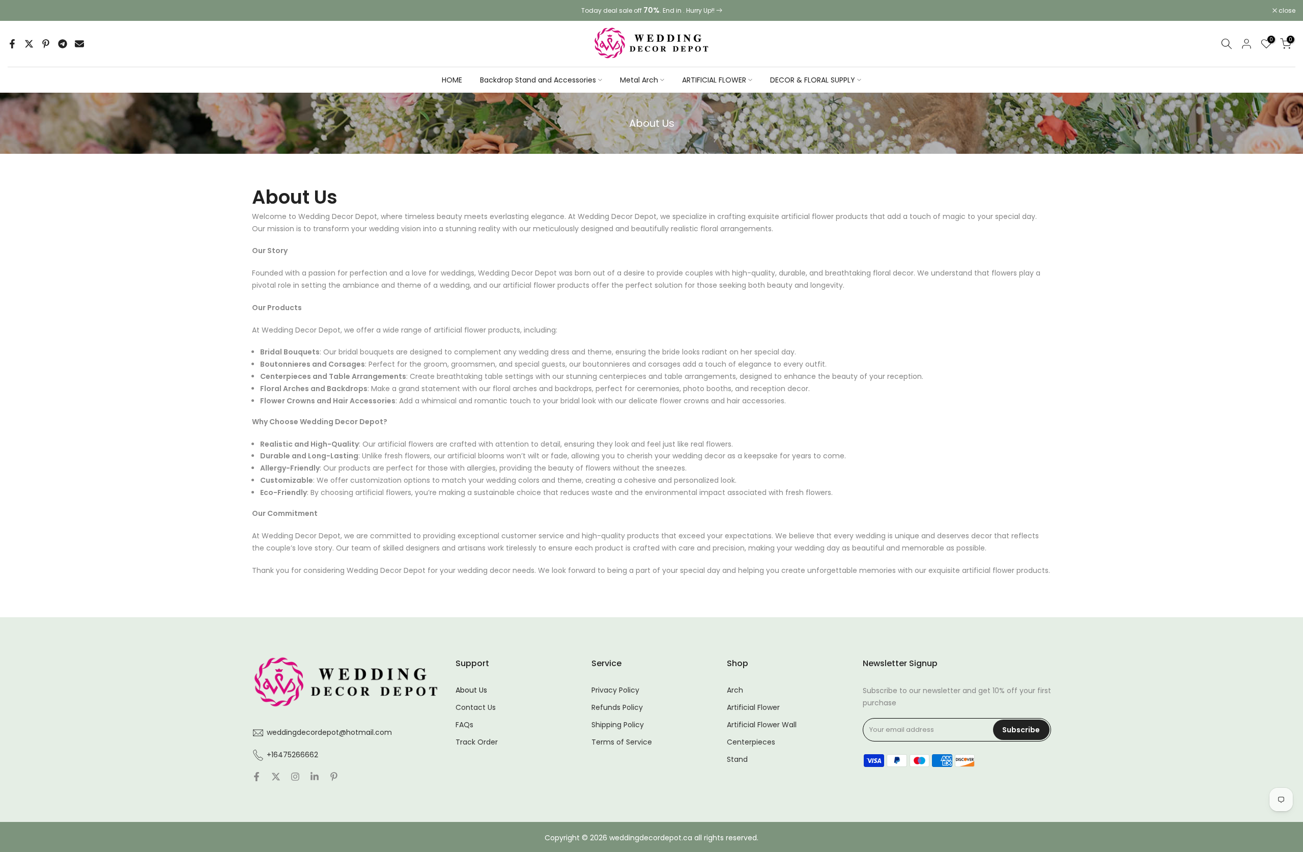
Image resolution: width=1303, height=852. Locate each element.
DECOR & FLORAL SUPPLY (812, 80)
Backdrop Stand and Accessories (538, 80)
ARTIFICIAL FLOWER (714, 80)
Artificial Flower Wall (762, 725)
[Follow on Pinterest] (333, 778)
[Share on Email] (79, 44)
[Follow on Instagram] (295, 778)
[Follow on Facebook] (256, 778)
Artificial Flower (753, 707)
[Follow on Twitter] (275, 778)
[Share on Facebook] (12, 44)
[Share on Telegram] (62, 44)
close (21, 11)
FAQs (464, 725)
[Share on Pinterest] (45, 44)
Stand (737, 759)
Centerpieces (751, 742)
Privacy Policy (615, 690)
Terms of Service (621, 742)
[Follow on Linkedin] (314, 778)
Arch (735, 690)
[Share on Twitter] (29, 44)
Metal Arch (639, 80)
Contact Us (476, 707)
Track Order (477, 742)
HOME (452, 80)
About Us (471, 690)
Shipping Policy (617, 725)
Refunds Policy (617, 707)
